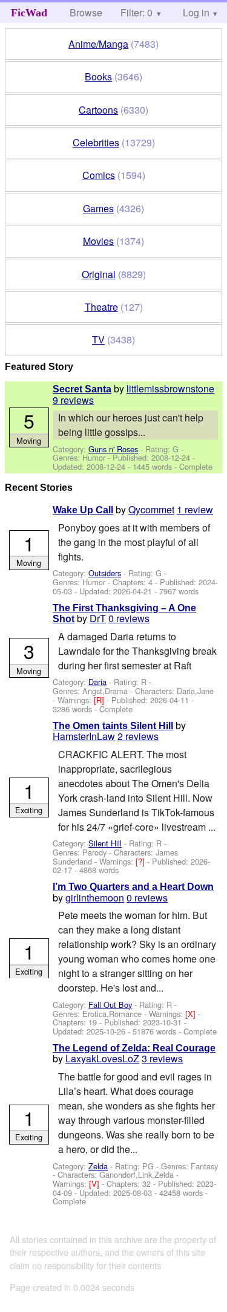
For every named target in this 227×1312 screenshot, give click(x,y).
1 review (195, 509)
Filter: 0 (136, 12)
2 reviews (138, 736)
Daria (97, 681)
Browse (86, 12)
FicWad (29, 13)
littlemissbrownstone (170, 388)
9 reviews (73, 400)
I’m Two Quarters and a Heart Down (133, 887)
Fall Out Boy (110, 1004)
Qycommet (151, 509)
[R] (100, 700)
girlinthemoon (94, 897)
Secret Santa (82, 389)
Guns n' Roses (113, 449)
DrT (98, 618)
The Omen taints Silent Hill (113, 726)
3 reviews (162, 1058)
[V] (95, 1183)
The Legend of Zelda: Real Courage (134, 1048)
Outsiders (104, 573)
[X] (191, 1013)
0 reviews (129, 618)
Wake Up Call (83, 510)
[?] (141, 861)
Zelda (98, 1166)
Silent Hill (105, 843)
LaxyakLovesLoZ (102, 1058)
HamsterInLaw (84, 736)
